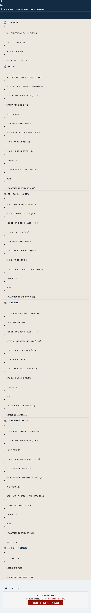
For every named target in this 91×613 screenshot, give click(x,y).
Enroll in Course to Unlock (45, 602)
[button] (1, 2)
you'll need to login (56, 598)
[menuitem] (1, 6)
